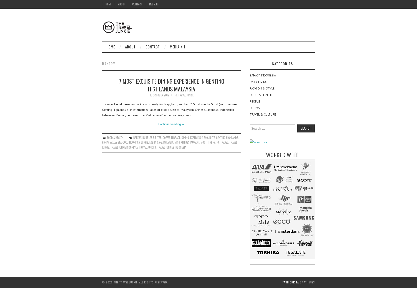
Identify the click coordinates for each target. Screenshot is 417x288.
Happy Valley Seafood (114, 142)
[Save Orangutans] (258, 142)
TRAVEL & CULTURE (263, 114)
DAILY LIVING (258, 82)
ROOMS (255, 108)
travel (224, 142)
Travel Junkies (147, 147)
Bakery (137, 138)
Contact (137, 4)
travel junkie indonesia (124, 147)
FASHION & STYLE (262, 88)
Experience (196, 138)
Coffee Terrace (171, 138)
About (122, 4)
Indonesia (134, 142)
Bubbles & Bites (151, 138)
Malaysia (168, 142)
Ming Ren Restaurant (187, 142)
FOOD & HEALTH (115, 138)
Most (204, 142)
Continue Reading (171, 124)
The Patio (213, 142)
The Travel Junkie (183, 95)
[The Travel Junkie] (117, 27)
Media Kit (154, 4)
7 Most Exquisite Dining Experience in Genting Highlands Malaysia (171, 85)
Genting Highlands (227, 138)
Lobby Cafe (155, 142)
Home (108, 4)
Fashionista (291, 282)
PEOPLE (255, 101)
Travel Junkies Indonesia (171, 147)
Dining (185, 138)
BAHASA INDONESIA (263, 75)
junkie (144, 142)
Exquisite (209, 138)
